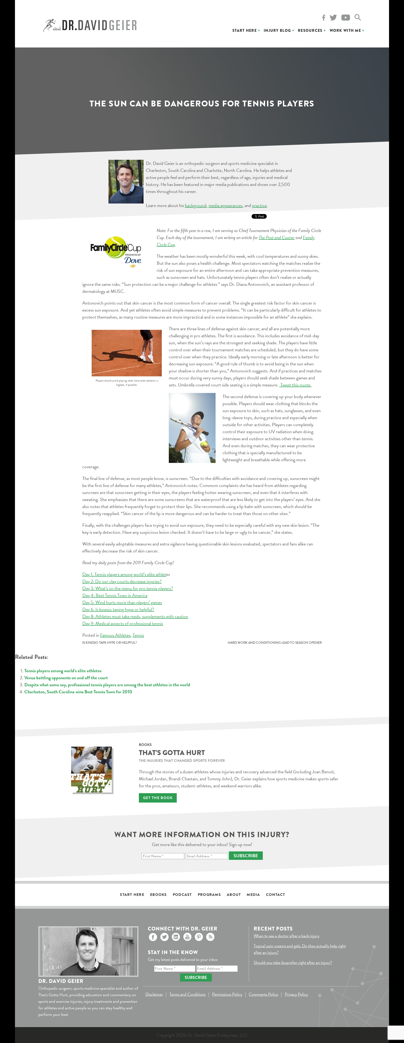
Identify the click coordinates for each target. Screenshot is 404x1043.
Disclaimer (154, 994)
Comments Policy (263, 994)
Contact (275, 895)
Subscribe (246, 855)
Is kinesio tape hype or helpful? (109, 642)
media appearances (225, 205)
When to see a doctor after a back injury (286, 936)
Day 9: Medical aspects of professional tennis (122, 623)
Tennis (138, 635)
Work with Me (345, 30)
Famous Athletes (115, 635)
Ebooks (158, 895)
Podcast (182, 895)
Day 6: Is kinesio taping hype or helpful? (118, 609)
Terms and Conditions (188, 994)
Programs (209, 895)
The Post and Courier (277, 237)
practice (259, 205)
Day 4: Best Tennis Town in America (114, 595)
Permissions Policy (227, 994)
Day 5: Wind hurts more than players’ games (122, 602)
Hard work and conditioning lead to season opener (275, 642)
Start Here (244, 30)
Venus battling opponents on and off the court (66, 677)
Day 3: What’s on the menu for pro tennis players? (127, 588)
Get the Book (158, 798)
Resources (310, 30)
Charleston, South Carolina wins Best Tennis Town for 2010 (78, 691)
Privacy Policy (296, 994)
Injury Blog (277, 30)
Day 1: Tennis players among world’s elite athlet (124, 574)
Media (253, 895)
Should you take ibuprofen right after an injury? (293, 962)
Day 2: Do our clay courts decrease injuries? (122, 581)
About (234, 895)
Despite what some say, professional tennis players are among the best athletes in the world (107, 684)
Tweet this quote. (295, 384)
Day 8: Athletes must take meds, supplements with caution (135, 616)
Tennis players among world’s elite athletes (62, 670)
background (195, 205)
